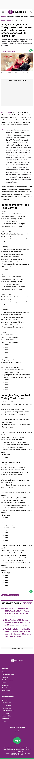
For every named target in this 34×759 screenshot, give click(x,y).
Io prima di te (6, 112)
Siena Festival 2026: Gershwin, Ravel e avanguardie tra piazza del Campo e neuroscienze (17, 622)
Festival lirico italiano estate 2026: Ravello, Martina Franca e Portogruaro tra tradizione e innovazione (18, 612)
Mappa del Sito (7, 716)
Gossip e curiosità (7, 680)
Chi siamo (5, 700)
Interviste (10, 16)
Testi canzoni (14, 595)
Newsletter (5, 718)
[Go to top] (30, 753)
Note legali (5, 713)
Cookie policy (6, 705)
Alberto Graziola (9, 51)
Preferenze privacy (8, 711)
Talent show (6, 690)
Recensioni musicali (8, 674)
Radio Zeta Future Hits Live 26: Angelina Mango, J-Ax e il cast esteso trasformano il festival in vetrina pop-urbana (18, 632)
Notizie (3, 16)
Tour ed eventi (6, 688)
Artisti (26, 16)
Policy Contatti (6, 708)
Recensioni (19, 16)
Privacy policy (6, 703)
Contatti (4, 721)
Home (3, 20)
